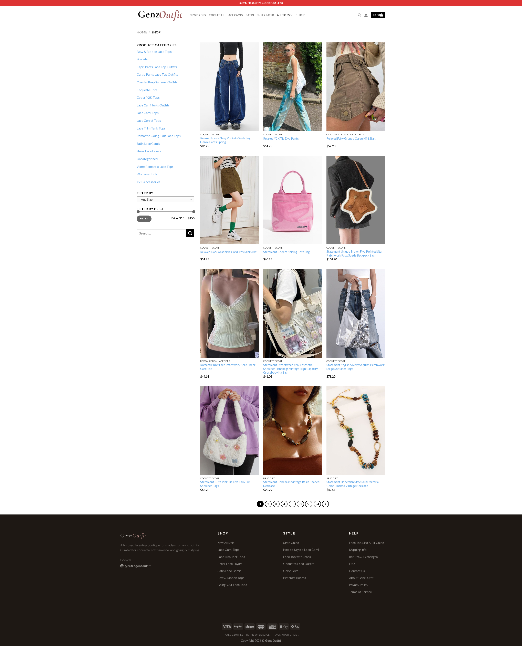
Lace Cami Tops (148, 113)
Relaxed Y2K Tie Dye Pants (281, 138)
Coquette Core (147, 90)
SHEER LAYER (265, 15)
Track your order (285, 634)
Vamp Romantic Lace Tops (155, 166)
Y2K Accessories (148, 182)
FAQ (352, 564)
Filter (144, 218)
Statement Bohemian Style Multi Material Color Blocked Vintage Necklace (352, 484)
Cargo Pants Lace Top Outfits (157, 74)
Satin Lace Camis (148, 143)
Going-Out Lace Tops (232, 585)
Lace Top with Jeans (297, 557)
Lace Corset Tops (149, 120)
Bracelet (143, 59)
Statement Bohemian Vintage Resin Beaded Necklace (291, 484)
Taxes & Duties (233, 634)
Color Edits (290, 571)
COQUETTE (216, 15)
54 (317, 504)
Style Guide (291, 543)
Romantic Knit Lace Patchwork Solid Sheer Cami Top (227, 367)
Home (142, 32)
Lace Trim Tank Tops (151, 128)
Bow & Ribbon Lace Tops (154, 51)
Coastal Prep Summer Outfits (157, 82)
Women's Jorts (147, 174)
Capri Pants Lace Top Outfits (157, 67)
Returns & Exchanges (363, 557)
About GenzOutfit (361, 578)
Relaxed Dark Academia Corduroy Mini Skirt (228, 252)
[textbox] (164, 199)
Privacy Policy (358, 585)
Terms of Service (360, 592)
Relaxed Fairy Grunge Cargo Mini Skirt (351, 138)
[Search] (359, 15)
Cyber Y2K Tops (148, 97)
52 (300, 504)
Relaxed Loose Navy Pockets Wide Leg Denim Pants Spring (225, 140)
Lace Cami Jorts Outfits (153, 105)
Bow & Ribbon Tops (231, 578)
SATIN (250, 15)
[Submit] (190, 233)
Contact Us (357, 571)
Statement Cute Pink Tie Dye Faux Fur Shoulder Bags (225, 484)
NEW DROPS (198, 15)
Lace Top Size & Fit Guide (366, 543)
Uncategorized (147, 159)
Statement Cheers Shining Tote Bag (286, 252)
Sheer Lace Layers (149, 151)
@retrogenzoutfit (138, 566)
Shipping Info (358, 550)
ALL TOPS (283, 15)
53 (309, 504)
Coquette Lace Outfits (298, 564)
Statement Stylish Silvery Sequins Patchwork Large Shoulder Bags (355, 367)
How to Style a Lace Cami (301, 550)
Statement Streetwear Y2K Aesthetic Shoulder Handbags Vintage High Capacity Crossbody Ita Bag (290, 368)
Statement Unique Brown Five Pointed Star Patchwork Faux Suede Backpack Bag (354, 253)
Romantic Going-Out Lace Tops (159, 136)
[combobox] (165, 199)
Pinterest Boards (294, 578)
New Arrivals (226, 543)
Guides (300, 15)
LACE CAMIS (235, 15)
